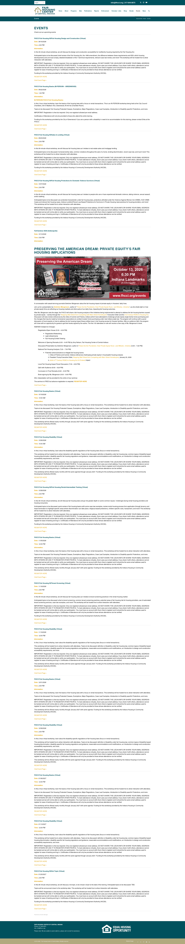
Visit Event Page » (40, 80)
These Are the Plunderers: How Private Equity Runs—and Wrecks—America (103, 307)
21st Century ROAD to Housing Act (136, 315)
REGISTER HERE (40, 76)
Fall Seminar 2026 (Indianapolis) (45, 231)
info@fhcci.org (117, 2)
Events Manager (44, 914)
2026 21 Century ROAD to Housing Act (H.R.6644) (67, 360)
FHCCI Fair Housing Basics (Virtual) (47, 391)
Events (36, 18)
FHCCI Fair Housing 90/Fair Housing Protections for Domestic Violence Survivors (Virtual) (67, 181)
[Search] (149, 10)
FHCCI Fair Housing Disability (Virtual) (48, 437)
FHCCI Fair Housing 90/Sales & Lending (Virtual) (51, 135)
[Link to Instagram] (143, 2)
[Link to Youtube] (146, 2)
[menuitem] (39, 3)
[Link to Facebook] (137, 2)
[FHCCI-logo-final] (44, 10)
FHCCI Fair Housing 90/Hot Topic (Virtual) (49, 871)
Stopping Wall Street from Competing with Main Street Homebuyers (84, 315)
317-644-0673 (129, 2)
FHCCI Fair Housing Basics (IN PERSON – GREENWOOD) (55, 86)
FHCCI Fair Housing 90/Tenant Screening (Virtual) (52, 583)
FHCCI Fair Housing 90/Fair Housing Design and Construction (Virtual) (60, 38)
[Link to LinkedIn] (149, 2)
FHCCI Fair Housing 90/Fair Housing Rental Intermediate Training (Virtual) (61, 487)
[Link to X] (140, 2)
